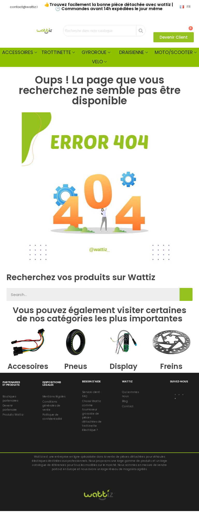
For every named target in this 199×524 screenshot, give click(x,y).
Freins (171, 366)
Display (123, 366)
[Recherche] (186, 294)
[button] (173, 37)
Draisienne (131, 52)
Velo (97, 61)
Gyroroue (94, 52)
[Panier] (188, 25)
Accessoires (17, 52)
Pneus (75, 366)
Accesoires (28, 366)
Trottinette (56, 52)
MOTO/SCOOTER (174, 52)
